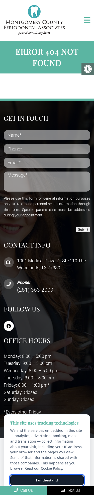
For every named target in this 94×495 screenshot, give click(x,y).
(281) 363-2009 (35, 290)
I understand (47, 480)
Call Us (26, 490)
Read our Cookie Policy (43, 468)
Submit (83, 229)
